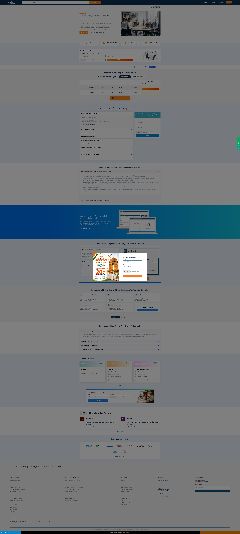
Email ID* (125, 264)
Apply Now (133, 276)
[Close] (144, 254)
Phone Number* (126, 269)
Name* (124, 259)
